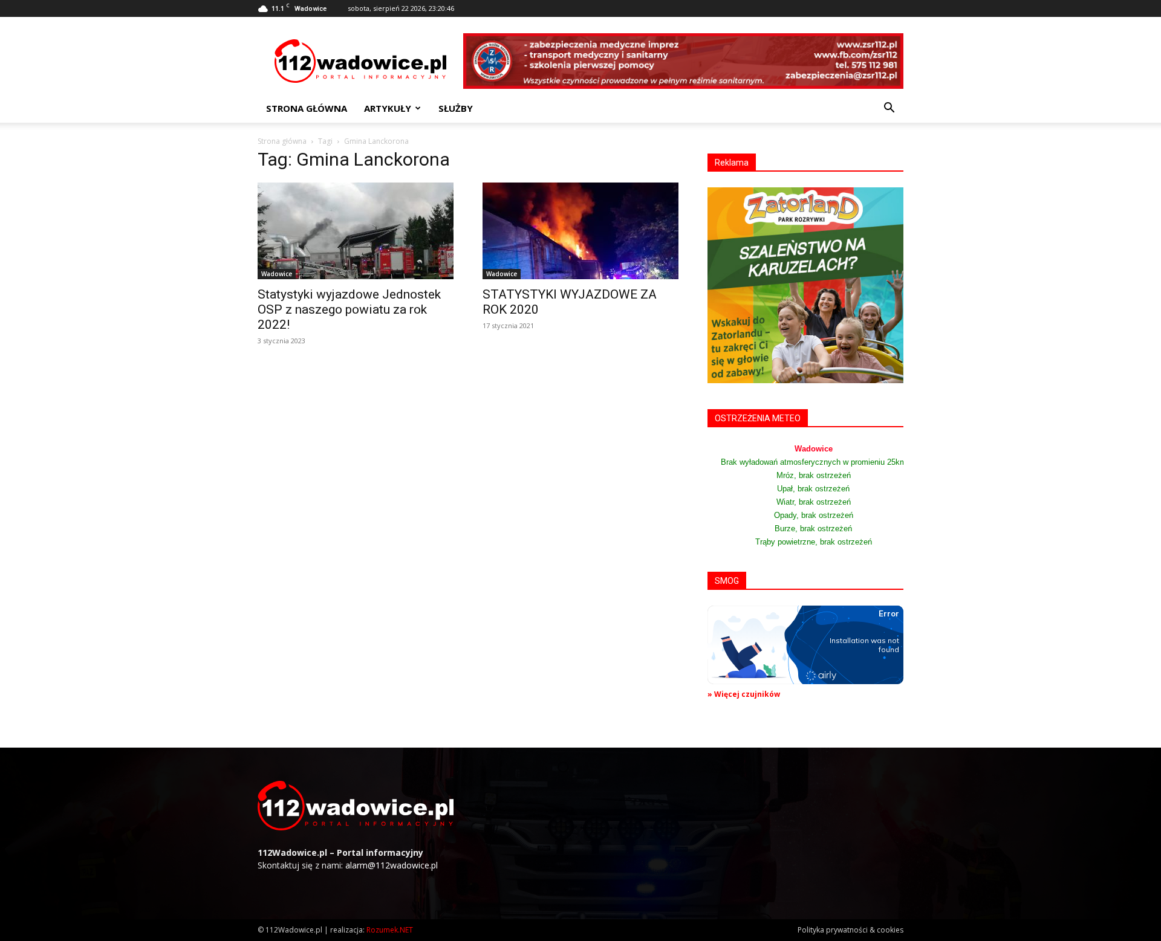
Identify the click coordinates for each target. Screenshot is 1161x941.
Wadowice (276, 274)
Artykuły (387, 108)
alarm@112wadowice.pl (391, 865)
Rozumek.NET (389, 930)
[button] (888, 109)
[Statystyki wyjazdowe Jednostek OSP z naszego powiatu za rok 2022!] (356, 231)
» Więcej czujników (743, 694)
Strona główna (306, 108)
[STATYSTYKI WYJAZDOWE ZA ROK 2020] (580, 231)
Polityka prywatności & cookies (850, 930)
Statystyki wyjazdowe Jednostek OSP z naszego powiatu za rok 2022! (349, 309)
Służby (455, 108)
